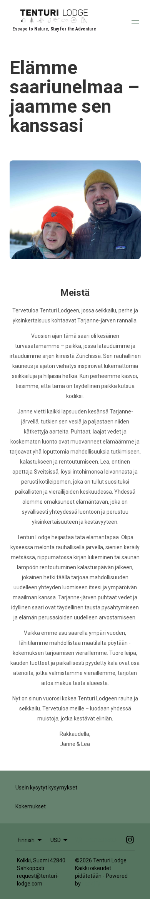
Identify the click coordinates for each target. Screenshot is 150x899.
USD (55, 840)
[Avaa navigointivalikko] (135, 21)
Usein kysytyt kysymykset (46, 787)
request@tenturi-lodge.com (38, 880)
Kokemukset (30, 806)
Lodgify (91, 883)
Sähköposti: (31, 868)
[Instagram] (130, 840)
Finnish (26, 840)
